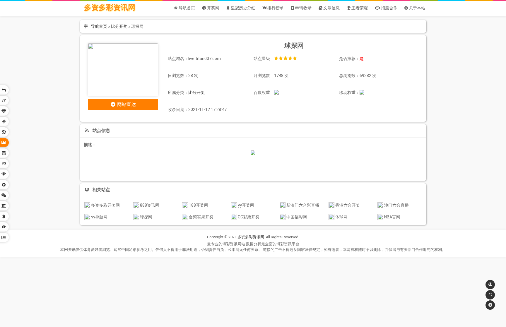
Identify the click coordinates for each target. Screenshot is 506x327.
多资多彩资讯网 (109, 7)
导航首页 (99, 26)
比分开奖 (119, 26)
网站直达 (126, 104)
